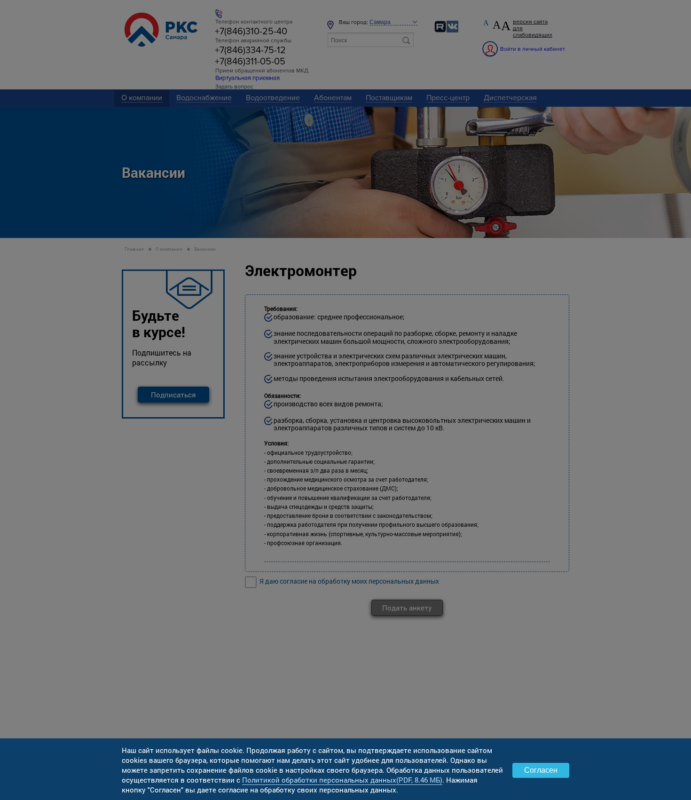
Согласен (541, 770)
